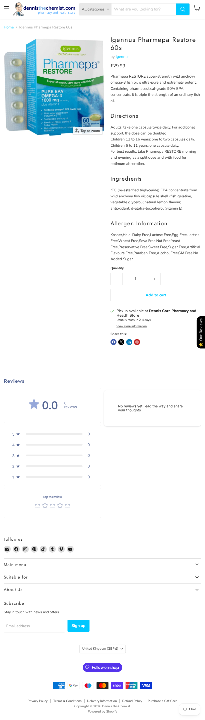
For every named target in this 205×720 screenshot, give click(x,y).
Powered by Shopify (102, 711)
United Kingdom (100, 648)
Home (9, 27)
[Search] (183, 9)
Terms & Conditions (67, 701)
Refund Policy (132, 701)
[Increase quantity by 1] (154, 279)
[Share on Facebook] (113, 342)
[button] (52, 434)
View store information (131, 326)
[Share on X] (121, 342)
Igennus (122, 56)
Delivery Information (102, 701)
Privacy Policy (38, 701)
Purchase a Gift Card (163, 701)
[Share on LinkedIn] (129, 342)
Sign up (79, 625)
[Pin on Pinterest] (137, 342)
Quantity (117, 268)
